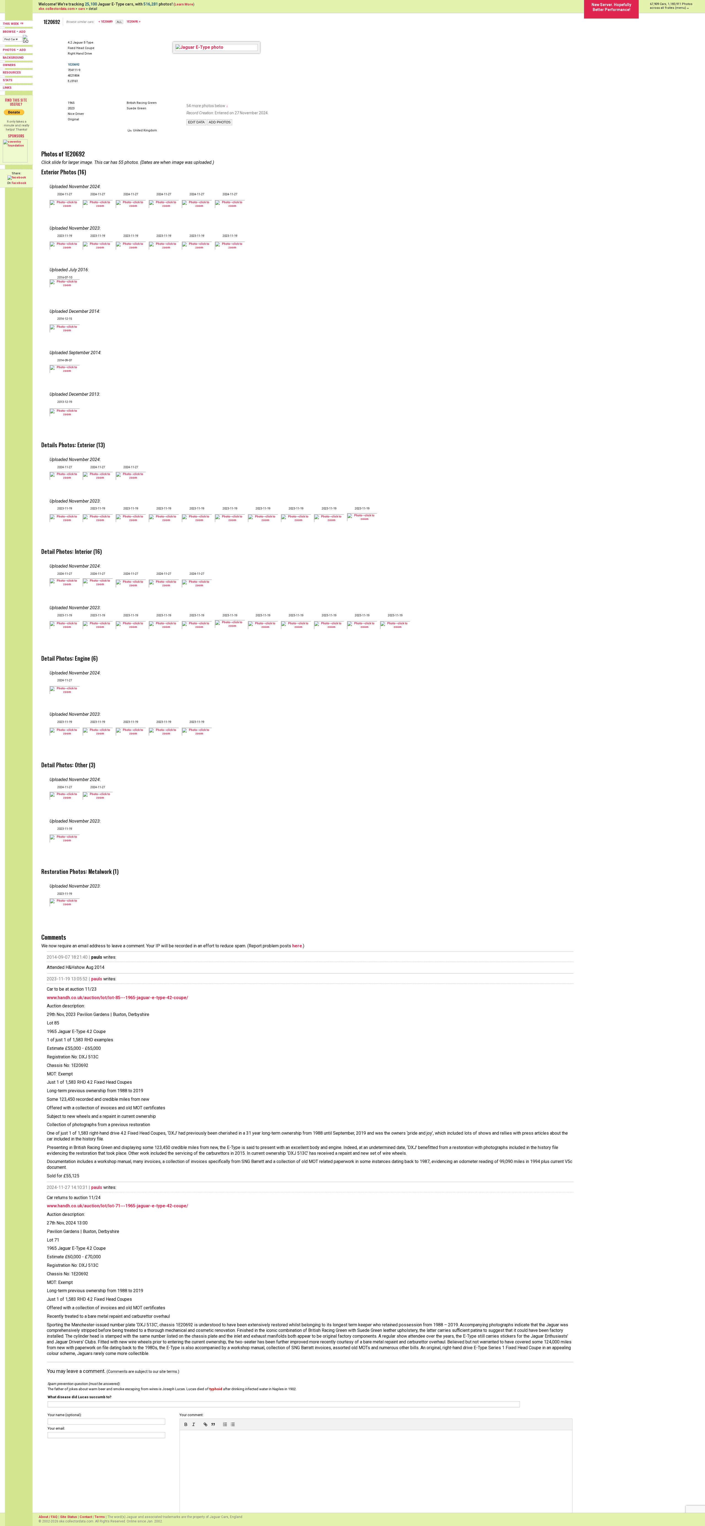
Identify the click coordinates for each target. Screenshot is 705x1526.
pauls (96, 979)
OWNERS (9, 65)
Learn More (184, 4)
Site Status (68, 1517)
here (297, 945)
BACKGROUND (13, 57)
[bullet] (233, 1424)
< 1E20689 (105, 21)
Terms (99, 1517)
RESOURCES (12, 72)
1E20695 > (133, 21)
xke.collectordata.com (57, 9)
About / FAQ (48, 1517)
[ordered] (225, 1424)
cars (81, 9)
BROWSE (9, 32)
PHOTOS (9, 50)
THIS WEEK (11, 24)
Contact (86, 1517)
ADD (22, 32)
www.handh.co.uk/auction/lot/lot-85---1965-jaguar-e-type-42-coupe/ (117, 997)
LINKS (7, 88)
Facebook (19, 183)
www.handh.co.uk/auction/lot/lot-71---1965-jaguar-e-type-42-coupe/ (117, 1205)
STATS (7, 80)
